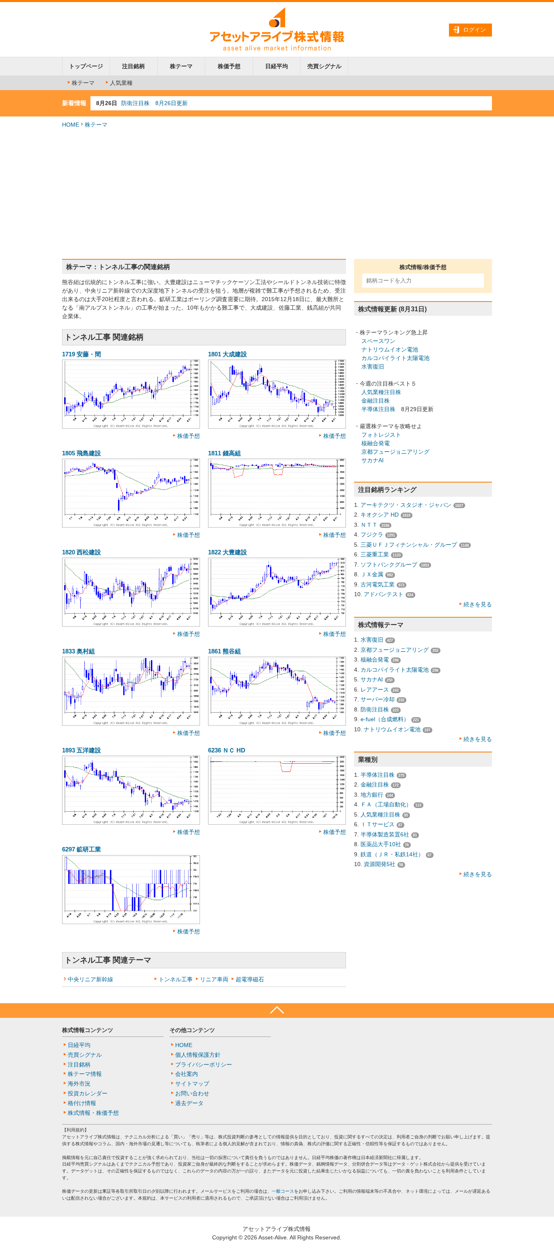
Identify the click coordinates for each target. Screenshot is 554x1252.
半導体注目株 (378, 409)
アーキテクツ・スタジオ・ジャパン (406, 505)
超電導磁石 (250, 979)
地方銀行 (372, 794)
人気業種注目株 (381, 392)
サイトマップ (192, 1083)
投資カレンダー (87, 1093)
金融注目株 (375, 400)
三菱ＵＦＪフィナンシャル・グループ (409, 544)
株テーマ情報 (85, 1074)
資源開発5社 (379, 864)
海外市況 (79, 1083)
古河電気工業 (378, 584)
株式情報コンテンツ (87, 1030)
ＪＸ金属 (372, 574)
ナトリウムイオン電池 (389, 349)
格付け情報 (82, 1103)
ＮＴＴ (369, 524)
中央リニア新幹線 (90, 979)
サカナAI (372, 460)
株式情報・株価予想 (93, 1113)
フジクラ (372, 534)
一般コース (283, 1191)
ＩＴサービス (378, 824)
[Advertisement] (277, 194)
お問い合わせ (192, 1093)
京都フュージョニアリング (395, 451)
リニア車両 (214, 979)
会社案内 (186, 1074)
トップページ (86, 66)
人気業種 (121, 83)
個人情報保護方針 (198, 1055)
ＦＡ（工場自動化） (386, 804)
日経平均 (276, 66)
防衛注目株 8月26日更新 (154, 103)
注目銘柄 (133, 66)
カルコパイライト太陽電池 (395, 358)
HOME (70, 124)
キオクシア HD (380, 514)
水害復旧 (372, 366)
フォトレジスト (381, 434)
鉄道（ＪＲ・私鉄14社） (392, 854)
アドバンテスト (384, 594)
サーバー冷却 (378, 699)
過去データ (189, 1103)
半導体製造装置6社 (385, 834)
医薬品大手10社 (381, 844)
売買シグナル (324, 66)
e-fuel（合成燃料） (385, 719)
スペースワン (378, 341)
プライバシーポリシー (203, 1064)
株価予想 (229, 66)
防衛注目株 (375, 709)
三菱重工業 (375, 554)
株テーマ (181, 66)
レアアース (375, 689)
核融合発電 (375, 443)
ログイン (474, 29)
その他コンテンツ (192, 1030)
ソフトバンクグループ (389, 564)
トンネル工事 (176, 979)
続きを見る (478, 604)
